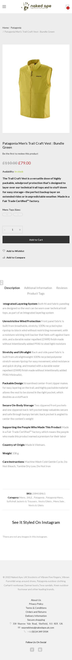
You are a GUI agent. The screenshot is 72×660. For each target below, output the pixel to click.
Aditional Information (38, 288)
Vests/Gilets (45, 501)
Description (12, 288)
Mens (22, 497)
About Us (36, 600)
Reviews (61, 288)
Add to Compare (16, 257)
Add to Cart (36, 239)
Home (6, 27)
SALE (29, 497)
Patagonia (16, 27)
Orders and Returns (36, 611)
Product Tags (36, 293)
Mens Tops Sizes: (12, 209)
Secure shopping (36, 619)
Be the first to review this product (20, 153)
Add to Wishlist (15, 251)
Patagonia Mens (54, 497)
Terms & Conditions (36, 607)
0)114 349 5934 (40, 631)
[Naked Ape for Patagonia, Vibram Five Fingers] (36, 6)
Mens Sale (58, 501)
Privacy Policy (36, 603)
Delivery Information (36, 615)
